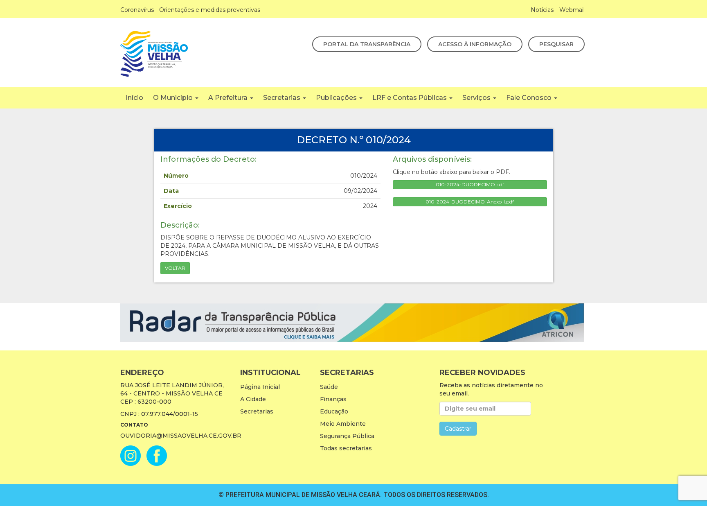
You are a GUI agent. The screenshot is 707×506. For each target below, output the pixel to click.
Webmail (572, 10)
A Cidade (253, 399)
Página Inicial (260, 387)
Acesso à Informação (474, 44)
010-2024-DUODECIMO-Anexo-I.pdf (470, 202)
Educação (334, 411)
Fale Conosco (529, 98)
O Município (173, 98)
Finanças (333, 399)
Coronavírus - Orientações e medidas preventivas (190, 10)
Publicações (337, 98)
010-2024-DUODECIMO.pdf (470, 184)
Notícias (542, 10)
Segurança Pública (347, 436)
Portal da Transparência (366, 44)
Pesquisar (556, 44)
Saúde (329, 387)
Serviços (477, 98)
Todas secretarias (346, 448)
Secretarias (282, 98)
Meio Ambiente (343, 423)
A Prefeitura (228, 98)
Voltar (175, 268)
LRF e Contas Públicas (410, 98)
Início (134, 98)
